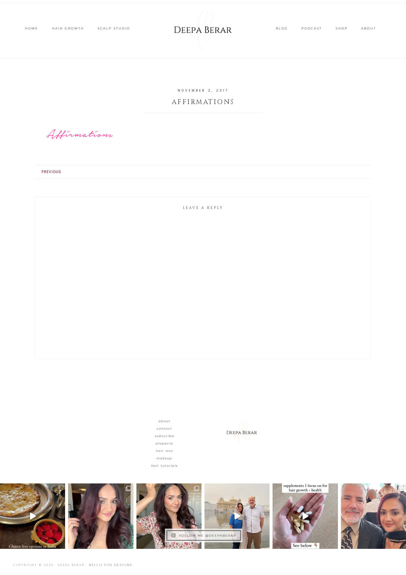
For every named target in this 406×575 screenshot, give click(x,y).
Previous (51, 171)
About (164, 421)
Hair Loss (164, 451)
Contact (164, 428)
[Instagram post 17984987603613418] (373, 516)
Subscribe (164, 436)
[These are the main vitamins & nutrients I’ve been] (305, 516)
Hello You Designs (110, 565)
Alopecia (164, 443)
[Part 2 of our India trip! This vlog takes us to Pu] (237, 516)
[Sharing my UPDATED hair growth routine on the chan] (169, 516)
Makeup (164, 458)
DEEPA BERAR (203, 30)
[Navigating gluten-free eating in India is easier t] (32, 516)
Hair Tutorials (164, 466)
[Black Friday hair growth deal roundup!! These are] (100, 516)
